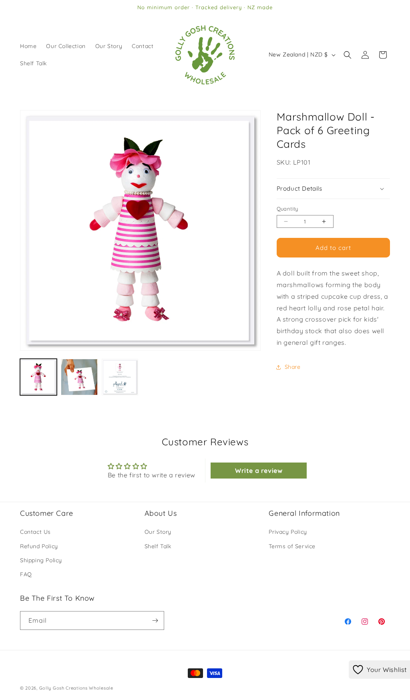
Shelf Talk (158, 546)
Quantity (287, 208)
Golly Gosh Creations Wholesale (76, 688)
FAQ (26, 574)
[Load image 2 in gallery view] (79, 377)
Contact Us (35, 531)
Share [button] (293, 366)
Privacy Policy (288, 531)
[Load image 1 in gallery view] (38, 377)
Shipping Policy (41, 560)
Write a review (258, 471)
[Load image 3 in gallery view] (120, 377)
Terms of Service (292, 546)
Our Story (158, 531)
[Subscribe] (155, 620)
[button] (347, 55)
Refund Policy (39, 546)
